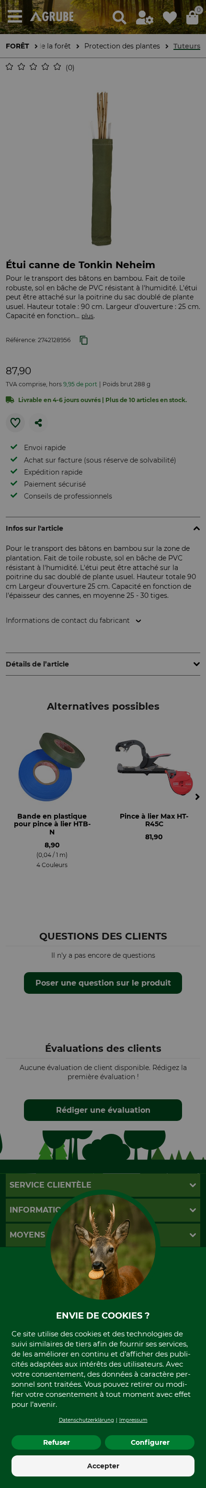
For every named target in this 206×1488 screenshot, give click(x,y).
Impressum (133, 1420)
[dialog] (103, 744)
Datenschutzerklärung (86, 1420)
